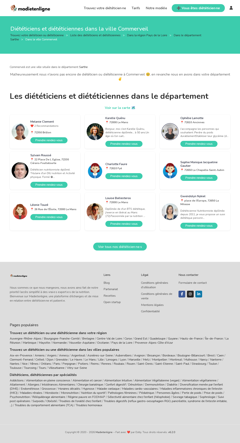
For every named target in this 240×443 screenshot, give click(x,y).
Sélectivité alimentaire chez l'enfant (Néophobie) (139, 397)
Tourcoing (30, 368)
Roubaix (119, 364)
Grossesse (49, 389)
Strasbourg (199, 364)
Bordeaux (168, 355)
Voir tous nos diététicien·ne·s (120, 247)
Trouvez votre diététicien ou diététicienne (37, 35)
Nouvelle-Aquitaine (82, 343)
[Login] (231, 8)
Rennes (106, 364)
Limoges (111, 360)
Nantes (14, 364)
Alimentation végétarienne (199, 380)
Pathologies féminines (122, 393)
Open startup (112, 302)
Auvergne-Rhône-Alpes (25, 339)
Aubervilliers (123, 355)
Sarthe (83, 67)
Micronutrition (70, 393)
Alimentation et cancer (87, 380)
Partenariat (111, 289)
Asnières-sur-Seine (100, 355)
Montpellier (159, 360)
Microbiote (52, 393)
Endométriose (30, 389)
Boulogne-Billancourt (191, 355)
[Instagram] (190, 294)
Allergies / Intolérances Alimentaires (51, 385)
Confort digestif (116, 385)
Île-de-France (214, 339)
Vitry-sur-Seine (77, 368)
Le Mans (90, 360)
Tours (42, 368)
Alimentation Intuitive (118, 380)
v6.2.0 (171, 432)
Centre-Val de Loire (109, 339)
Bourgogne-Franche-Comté (62, 339)
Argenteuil (78, 355)
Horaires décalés (69, 389)
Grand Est (140, 339)
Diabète (172, 385)
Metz (146, 360)
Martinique (29, 343)
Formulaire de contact (192, 283)
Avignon (139, 355)
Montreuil (176, 360)
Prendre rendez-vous (49, 140)
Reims (95, 364)
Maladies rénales (31, 393)
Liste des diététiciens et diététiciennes (95, 35)
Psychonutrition (20, 397)
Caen (220, 355)
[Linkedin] (198, 294)
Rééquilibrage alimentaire (48, 397)
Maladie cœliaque (108, 389)
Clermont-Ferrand (21, 360)
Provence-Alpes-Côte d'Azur (154, 343)
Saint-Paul (182, 364)
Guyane (173, 339)
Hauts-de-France (191, 339)
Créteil (39, 360)
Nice (25, 364)
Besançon (153, 355)
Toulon (212, 364)
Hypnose (88, 389)
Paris (56, 364)
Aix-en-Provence (21, 355)
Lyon (123, 360)
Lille (101, 360)
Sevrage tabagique (185, 397)
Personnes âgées (168, 393)
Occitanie (103, 343)
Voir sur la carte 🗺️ (120, 108)
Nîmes (34, 364)
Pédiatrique (146, 393)
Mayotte (44, 343)
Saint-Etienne (164, 364)
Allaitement (17, 385)
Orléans (46, 364)
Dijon (49, 360)
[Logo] (30, 7)
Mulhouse (190, 360)
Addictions (17, 380)
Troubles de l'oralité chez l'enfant (80, 401)
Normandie (59, 343)
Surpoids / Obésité (44, 401)
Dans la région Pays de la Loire (147, 35)
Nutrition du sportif (93, 393)
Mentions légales (152, 305)
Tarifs (136, 8)
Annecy (64, 355)
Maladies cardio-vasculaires (140, 389)
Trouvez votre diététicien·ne (105, 8)
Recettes (110, 296)
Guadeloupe (158, 339)
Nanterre (216, 360)
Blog (107, 283)
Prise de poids (213, 393)
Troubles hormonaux (89, 405)
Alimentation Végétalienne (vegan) (157, 380)
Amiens (40, 355)
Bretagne (88, 339)
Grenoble (62, 360)
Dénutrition (135, 385)
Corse (128, 339)
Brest (211, 355)
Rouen (131, 364)
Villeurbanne (56, 368)
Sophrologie (207, 397)
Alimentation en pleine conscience (48, 380)
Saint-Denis (145, 364)
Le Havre (76, 360)
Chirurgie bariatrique (90, 385)
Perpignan (69, 364)
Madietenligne (104, 432)
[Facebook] (181, 294)
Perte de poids (191, 393)
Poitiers (83, 364)
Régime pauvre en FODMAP (86, 397)
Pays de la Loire (121, 343)
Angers (52, 355)
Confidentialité (150, 311)
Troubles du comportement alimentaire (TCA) (44, 405)
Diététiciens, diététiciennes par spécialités (43, 375)
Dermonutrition (155, 385)
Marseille (134, 360)
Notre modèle (156, 8)
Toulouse (16, 368)
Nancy (204, 360)
